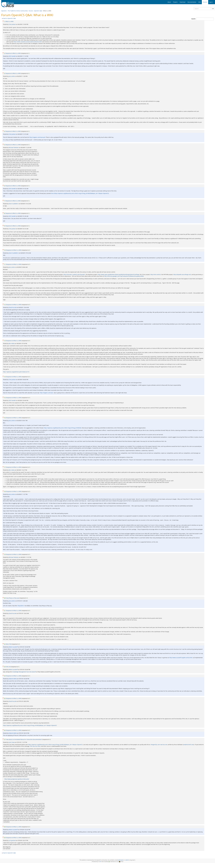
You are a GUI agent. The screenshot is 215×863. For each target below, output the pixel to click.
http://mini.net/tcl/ (155, 274)
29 (4, 837)
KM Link (8, 666)
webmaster (121, 860)
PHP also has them (35, 746)
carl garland (12, 840)
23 (4, 666)
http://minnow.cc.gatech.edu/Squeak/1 (74, 274)
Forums (31, 11)
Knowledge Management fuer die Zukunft (24, 672)
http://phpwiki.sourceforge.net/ (182, 274)
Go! (213, 8)
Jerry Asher (12, 76)
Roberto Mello (13, 678)
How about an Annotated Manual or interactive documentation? (24, 739)
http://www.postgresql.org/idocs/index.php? (16, 779)
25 (4, 698)
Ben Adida (12, 343)
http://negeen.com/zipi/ (46, 393)
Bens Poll (8, 644)
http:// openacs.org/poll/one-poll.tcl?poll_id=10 (16, 372)
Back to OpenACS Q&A (9, 18)
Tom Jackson (12, 24)
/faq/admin (21, 605)
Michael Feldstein (14, 147)
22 (4, 644)
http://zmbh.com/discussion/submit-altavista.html (28, 42)
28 (4, 827)
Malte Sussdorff (13, 647)
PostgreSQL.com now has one (159, 744)
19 (4, 554)
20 (4, 598)
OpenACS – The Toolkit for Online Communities (14, 11)
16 (4, 417)
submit (127, 860)
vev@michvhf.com (188, 744)
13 (4, 340)
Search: (193, 19)
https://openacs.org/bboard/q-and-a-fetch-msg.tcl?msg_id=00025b (62, 428)
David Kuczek (13, 307)
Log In (211, 2)
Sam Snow (12, 742)
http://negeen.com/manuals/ (37, 137)
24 (4, 676)
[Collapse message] (3, 21)
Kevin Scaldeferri (14, 203)
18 (4, 491)
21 (4, 610)
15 (4, 397)
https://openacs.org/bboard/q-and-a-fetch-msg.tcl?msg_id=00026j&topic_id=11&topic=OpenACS (30, 725)
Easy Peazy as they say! (12, 598)
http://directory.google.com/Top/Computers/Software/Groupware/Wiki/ (124, 276)
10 (4, 250)
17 (4, 467)
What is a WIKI (9, 21)
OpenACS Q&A (38, 11)
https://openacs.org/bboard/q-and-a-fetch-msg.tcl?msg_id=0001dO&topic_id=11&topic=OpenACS (55, 744)
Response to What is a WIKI (13, 53)
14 (4, 376)
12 (4, 304)
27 (4, 739)
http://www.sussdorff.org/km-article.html (180, 657)
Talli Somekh (12, 56)
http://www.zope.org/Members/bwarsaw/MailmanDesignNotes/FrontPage (118, 274)
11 (4, 264)
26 (4, 730)
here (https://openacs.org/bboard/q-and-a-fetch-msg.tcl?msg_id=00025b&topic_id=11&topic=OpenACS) (80, 193)
